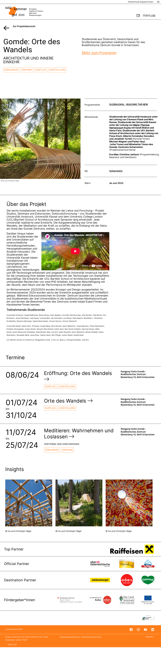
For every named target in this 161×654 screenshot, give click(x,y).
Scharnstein (116, 171)
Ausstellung (57, 69)
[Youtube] (145, 630)
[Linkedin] (152, 630)
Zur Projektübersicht (24, 26)
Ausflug (40, 69)
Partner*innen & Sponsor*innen (140, 2)
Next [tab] (150, 506)
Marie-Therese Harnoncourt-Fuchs (129, 126)
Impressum (149, 637)
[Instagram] (138, 630)
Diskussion (11, 69)
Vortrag (26, 69)
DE (158, 2)
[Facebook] (131, 630)
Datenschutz (12, 644)
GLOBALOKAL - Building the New (128, 104)
